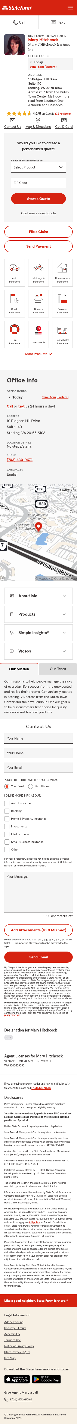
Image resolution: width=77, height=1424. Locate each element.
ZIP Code (20, 183)
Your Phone (15, 753)
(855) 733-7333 (12, 1015)
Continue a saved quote (38, 213)
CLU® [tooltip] (8, 1037)
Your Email (14, 767)
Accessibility (12, 1334)
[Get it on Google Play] (46, 1379)
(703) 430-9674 (20, 460)
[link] (19, 8)
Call (10, 406)
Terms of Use (12, 1340)
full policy (34, 1222)
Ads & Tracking (13, 1322)
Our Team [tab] (58, 669)
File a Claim (38, 232)
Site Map (10, 1358)
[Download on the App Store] (17, 1379)
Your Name (15, 738)
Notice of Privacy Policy (19, 1346)
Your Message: (17, 876)
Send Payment (38, 246)
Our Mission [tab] (19, 669)
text (21, 406)
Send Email (38, 957)
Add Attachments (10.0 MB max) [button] (38, 930)
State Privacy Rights (17, 1352)
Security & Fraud (15, 1328)
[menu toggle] (70, 8)
